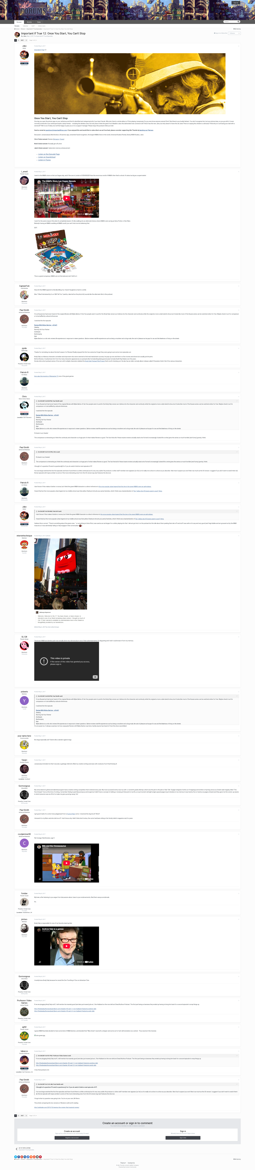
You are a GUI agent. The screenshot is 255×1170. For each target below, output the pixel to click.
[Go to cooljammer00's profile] (24, 843)
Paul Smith (24, 310)
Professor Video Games (24, 1001)
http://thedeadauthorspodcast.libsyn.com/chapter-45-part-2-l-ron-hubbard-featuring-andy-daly (64, 1011)
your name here (24, 736)
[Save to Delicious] (28, 1156)
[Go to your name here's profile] (24, 744)
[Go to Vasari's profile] (24, 768)
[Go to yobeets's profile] (24, 700)
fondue (24, 893)
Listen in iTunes (44, 160)
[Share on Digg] (25, 1156)
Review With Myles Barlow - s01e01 (45, 325)
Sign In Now (183, 1138)
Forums (17, 26)
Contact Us (131, 1163)
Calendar (25, 26)
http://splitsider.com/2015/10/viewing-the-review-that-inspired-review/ (56, 1107)
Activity (29, 22)
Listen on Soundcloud (46, 157)
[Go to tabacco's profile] (24, 1060)
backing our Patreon (146, 130)
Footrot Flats (71, 814)
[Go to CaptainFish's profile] (24, 294)
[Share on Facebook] (18, 1156)
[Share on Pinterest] (40, 1156)
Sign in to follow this (221, 33)
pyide (24, 348)
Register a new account (72, 1138)
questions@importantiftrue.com (56, 130)
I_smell (24, 171)
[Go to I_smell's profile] (24, 180)
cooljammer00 (24, 834)
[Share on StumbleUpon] (34, 1156)
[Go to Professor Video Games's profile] (24, 1011)
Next (22, 40)
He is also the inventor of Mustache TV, (46, 376)
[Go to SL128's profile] (24, 645)
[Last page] (26, 40)
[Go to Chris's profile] (24, 405)
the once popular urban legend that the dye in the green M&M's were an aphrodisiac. (125, 486)
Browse (19, 22)
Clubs (39, 22)
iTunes (62, 139)
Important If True (39, 50)
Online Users (41, 26)
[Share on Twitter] (15, 1156)
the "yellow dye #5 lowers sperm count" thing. (148, 491)
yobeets (24, 691)
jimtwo (24, 919)
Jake (24, 36)
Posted (39, 46)
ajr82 (24, 1027)
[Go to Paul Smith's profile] (24, 319)
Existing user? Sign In (222, 3)
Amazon (56, 139)
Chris (24, 396)
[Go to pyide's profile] (24, 357)
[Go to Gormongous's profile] (24, 794)
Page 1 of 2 (32, 40)
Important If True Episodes (44, 36)
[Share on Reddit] (31, 1156)
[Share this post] (238, 46)
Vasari (24, 760)
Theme (122, 1163)
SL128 (24, 637)
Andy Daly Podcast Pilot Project (95, 361)
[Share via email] (37, 1156)
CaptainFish (24, 286)
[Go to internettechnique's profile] (24, 544)
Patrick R (24, 372)
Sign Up (236, 2)
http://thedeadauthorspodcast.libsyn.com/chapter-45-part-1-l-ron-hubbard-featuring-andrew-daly (65, 1009)
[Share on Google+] (21, 1156)
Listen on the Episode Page (49, 154)
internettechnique (24, 535)
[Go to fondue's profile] (24, 902)
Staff (33, 26)
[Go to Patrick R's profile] (24, 381)
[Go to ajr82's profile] (24, 1035)
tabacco (24, 1051)
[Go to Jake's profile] (17, 34)
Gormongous (24, 786)
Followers (232, 33)
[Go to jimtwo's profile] (24, 928)
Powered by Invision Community (127, 1167)
